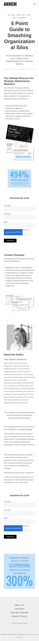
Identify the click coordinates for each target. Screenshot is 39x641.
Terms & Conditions (32, 634)
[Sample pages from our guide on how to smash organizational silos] (19, 311)
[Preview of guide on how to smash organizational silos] (19, 161)
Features (19, 609)
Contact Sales (19, 616)
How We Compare (19, 613)
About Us (19, 605)
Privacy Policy (19, 637)
